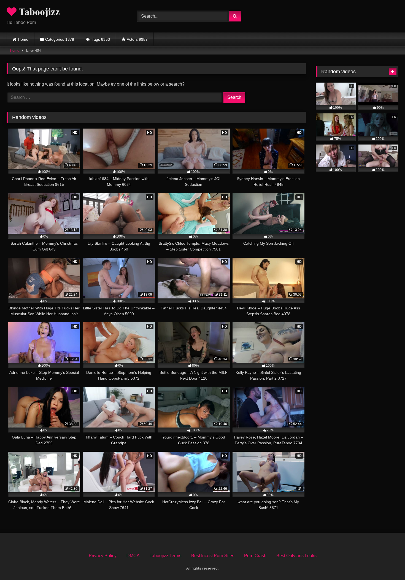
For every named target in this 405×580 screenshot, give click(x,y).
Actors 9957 (137, 39)
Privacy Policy (103, 555)
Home (23, 39)
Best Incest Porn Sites (212, 555)
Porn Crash (255, 555)
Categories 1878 (59, 39)
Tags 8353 (101, 39)
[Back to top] (388, 563)
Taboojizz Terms (165, 555)
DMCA (133, 555)
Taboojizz (38, 11)
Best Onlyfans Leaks (296, 555)
